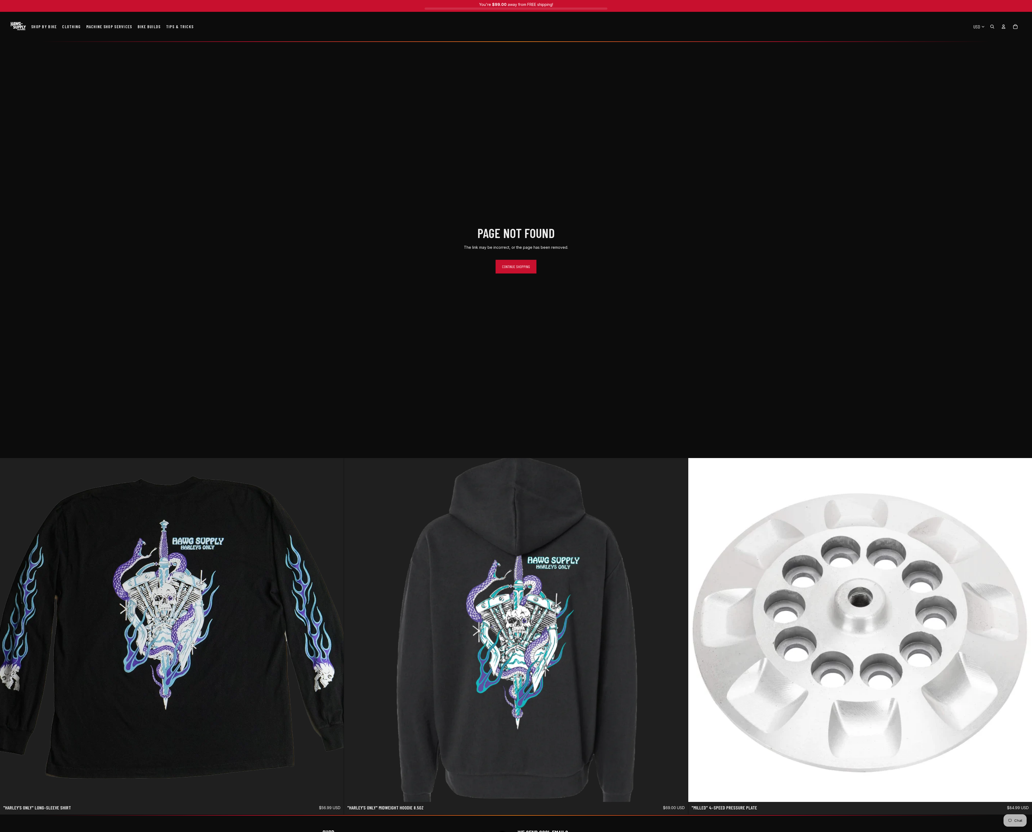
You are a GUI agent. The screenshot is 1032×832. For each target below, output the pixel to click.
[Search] (992, 27)
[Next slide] (1024, 630)
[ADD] (1024, 793)
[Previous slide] (696, 630)
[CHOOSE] (336, 793)
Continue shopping (516, 266)
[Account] (1003, 27)
